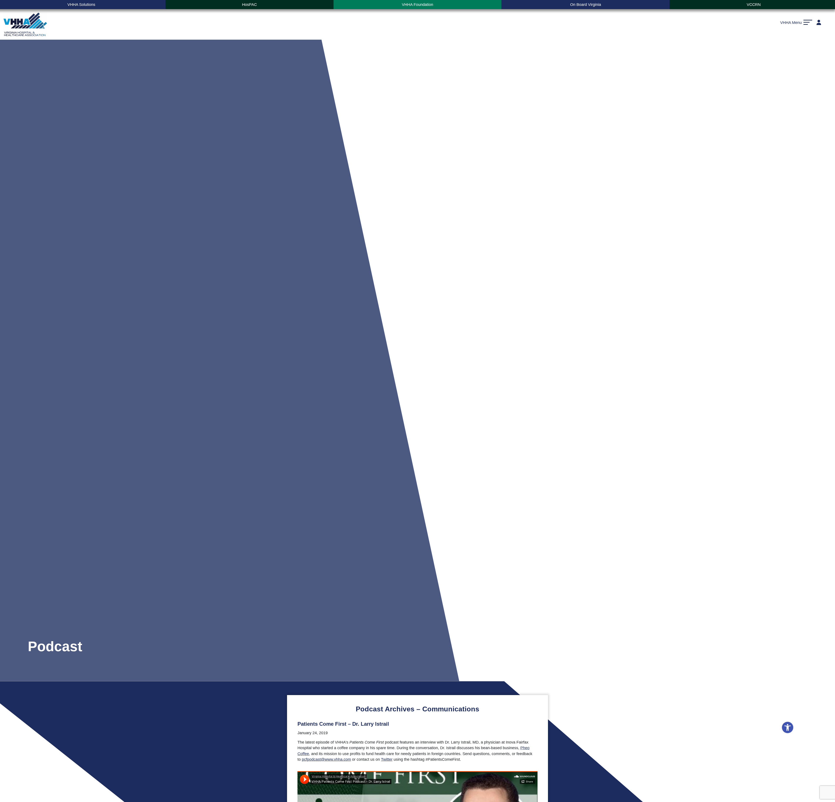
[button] (787, 727)
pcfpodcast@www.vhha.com (326, 759)
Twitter (386, 759)
